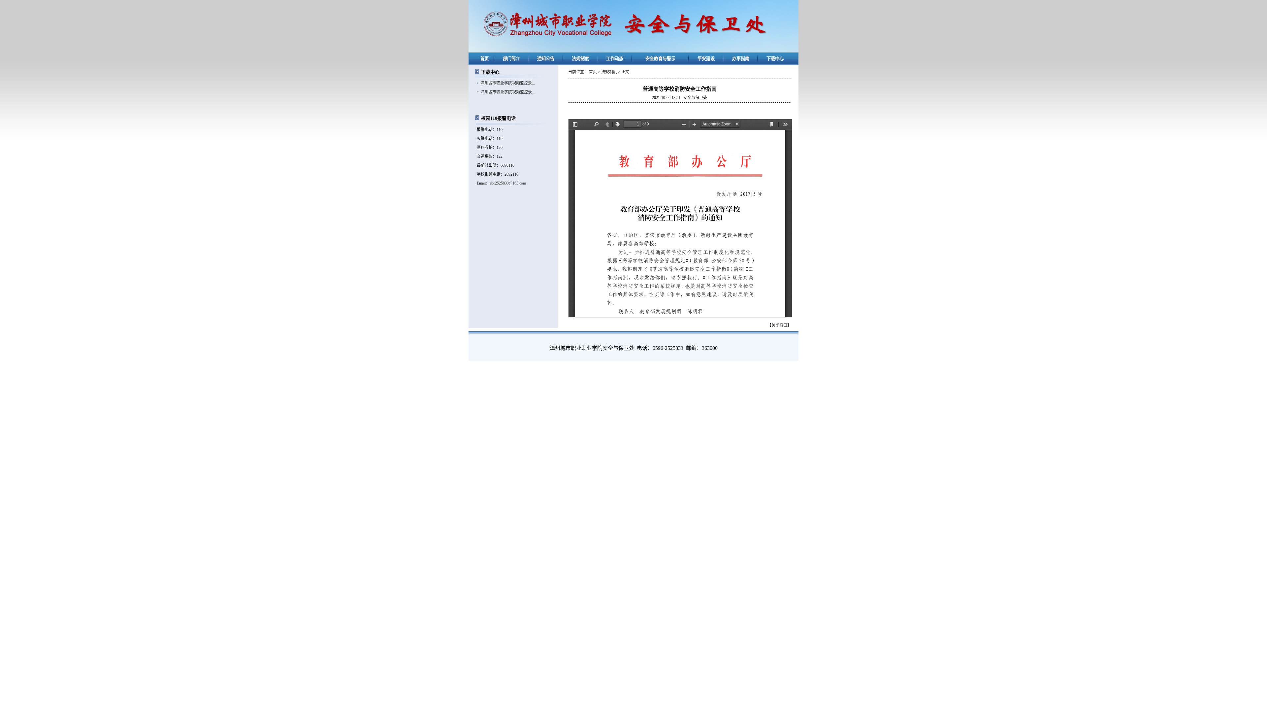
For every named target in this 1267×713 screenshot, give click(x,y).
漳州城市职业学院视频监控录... (507, 83)
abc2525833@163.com (508, 183)
